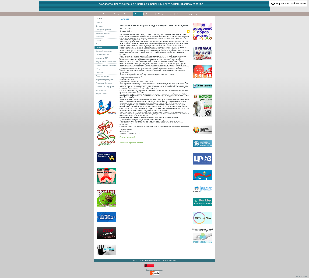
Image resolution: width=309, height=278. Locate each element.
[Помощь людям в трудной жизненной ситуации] (203, 244)
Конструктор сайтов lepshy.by (154, 270)
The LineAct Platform (301, 276)
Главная (99, 18)
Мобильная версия (169, 260)
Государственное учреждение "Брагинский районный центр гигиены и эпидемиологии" (150, 3)
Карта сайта (157, 260)
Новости (124, 19)
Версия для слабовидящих (142, 260)
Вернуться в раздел (131, 143)
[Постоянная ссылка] (127, 137)
